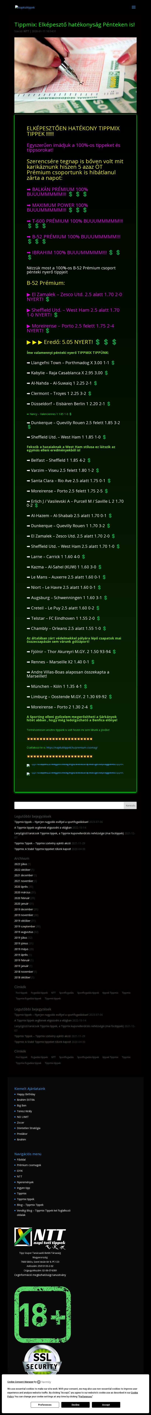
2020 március (22, 892)
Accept (106, 1405)
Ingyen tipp (23, 1188)
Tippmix (126, 992)
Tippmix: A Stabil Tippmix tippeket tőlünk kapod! (42, 849)
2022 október (22, 869)
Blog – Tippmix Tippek (30, 1205)
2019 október (22, 920)
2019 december (23, 909)
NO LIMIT (23, 1117)
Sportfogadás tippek (88, 992)
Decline (75, 1405)
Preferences (45, 1405)
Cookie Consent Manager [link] (20, 1382)
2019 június (21, 943)
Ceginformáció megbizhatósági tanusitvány (40, 1275)
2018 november (23, 971)
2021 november (23, 881)
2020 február (22, 898)
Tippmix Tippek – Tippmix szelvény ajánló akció (42, 843)
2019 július (20, 937)
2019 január (21, 966)
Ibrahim (21, 1139)
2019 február (22, 960)
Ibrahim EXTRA (26, 1099)
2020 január (21, 903)
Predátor (22, 1133)
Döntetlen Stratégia (28, 1128)
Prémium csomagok (29, 1165)
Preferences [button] (85, 1396)
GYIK (20, 1170)
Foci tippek (21, 992)
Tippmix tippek (53, 998)
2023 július (20, 864)
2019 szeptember (24, 926)
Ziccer (20, 1122)
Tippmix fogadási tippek (28, 998)
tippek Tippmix (110, 992)
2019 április (21, 954)
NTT (26, 31)
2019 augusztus (23, 932)
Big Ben (21, 1105)
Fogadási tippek (39, 992)
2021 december (23, 875)
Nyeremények (25, 1182)
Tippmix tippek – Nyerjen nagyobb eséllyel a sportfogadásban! (51, 822)
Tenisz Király (24, 1111)
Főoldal (21, 1159)
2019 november (23, 915)
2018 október (22, 977)
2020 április (21, 886)
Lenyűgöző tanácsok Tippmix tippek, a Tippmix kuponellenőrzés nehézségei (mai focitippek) (69, 833)
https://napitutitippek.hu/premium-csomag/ (72, 747)
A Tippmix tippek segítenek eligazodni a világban (43, 827)
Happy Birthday (26, 1094)
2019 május (21, 949)
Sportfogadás (66, 992)
